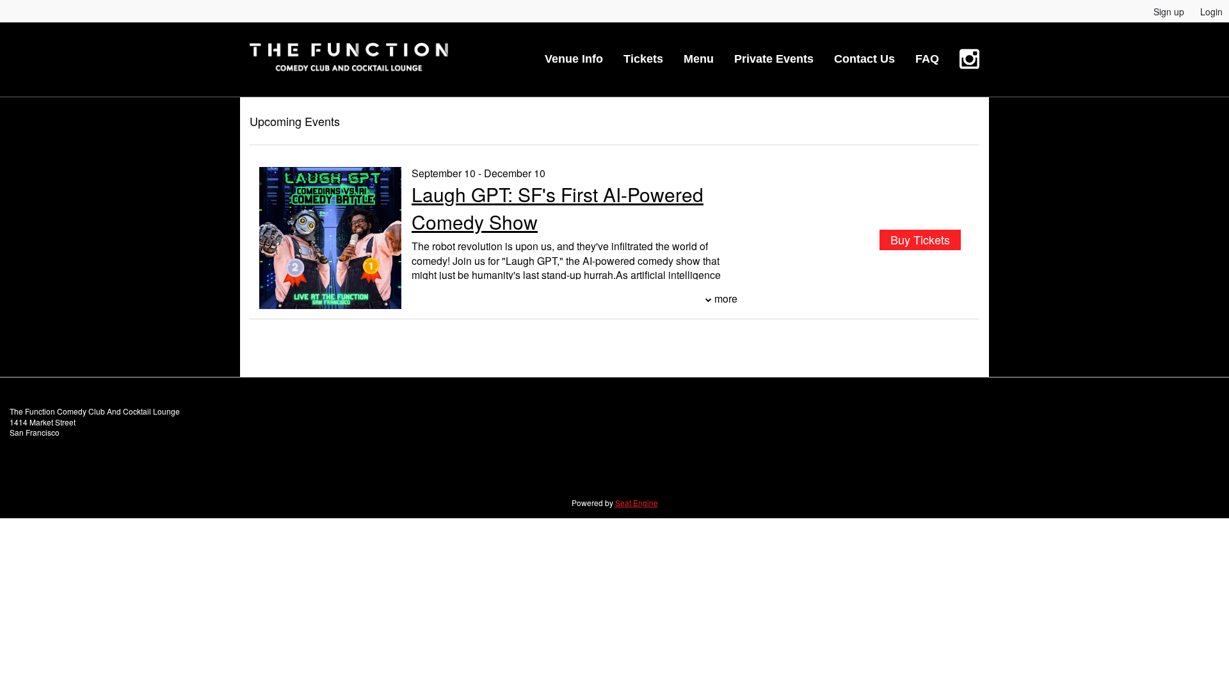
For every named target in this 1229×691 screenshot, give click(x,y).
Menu (699, 58)
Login (1211, 11)
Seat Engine (636, 502)
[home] (349, 59)
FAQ (927, 58)
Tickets (643, 58)
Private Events (774, 58)
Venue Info (574, 58)
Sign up (1168, 11)
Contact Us (864, 58)
